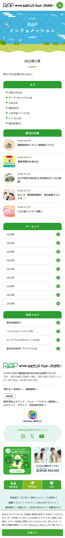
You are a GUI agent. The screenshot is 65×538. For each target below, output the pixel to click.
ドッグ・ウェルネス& (23, 339)
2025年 (10, 243)
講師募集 (30, 389)
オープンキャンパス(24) (20, 97)
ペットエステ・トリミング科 (20, 331)
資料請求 (9, 507)
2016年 (10, 303)
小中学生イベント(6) (19, 113)
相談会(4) (13, 108)
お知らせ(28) (15, 92)
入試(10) (13, 102)
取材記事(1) (14, 123)
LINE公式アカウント (46, 502)
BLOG (24, 497)
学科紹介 (14, 497)
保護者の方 (54, 507)
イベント (28, 502)
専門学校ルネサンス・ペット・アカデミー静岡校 (29, 401)
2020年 (10, 286)
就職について (15, 502)
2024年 (10, 251)
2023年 (10, 260)
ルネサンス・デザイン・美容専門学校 (23, 405)
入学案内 (50, 497)
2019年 (10, 294)
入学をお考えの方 (37, 507)
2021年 (10, 277)
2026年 (10, 234)
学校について (37, 497)
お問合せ (21, 507)
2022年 (10, 268)
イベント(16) (14, 118)
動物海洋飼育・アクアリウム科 (22, 348)
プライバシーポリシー (38, 524)
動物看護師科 (14, 322)
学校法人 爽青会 (12, 389)
